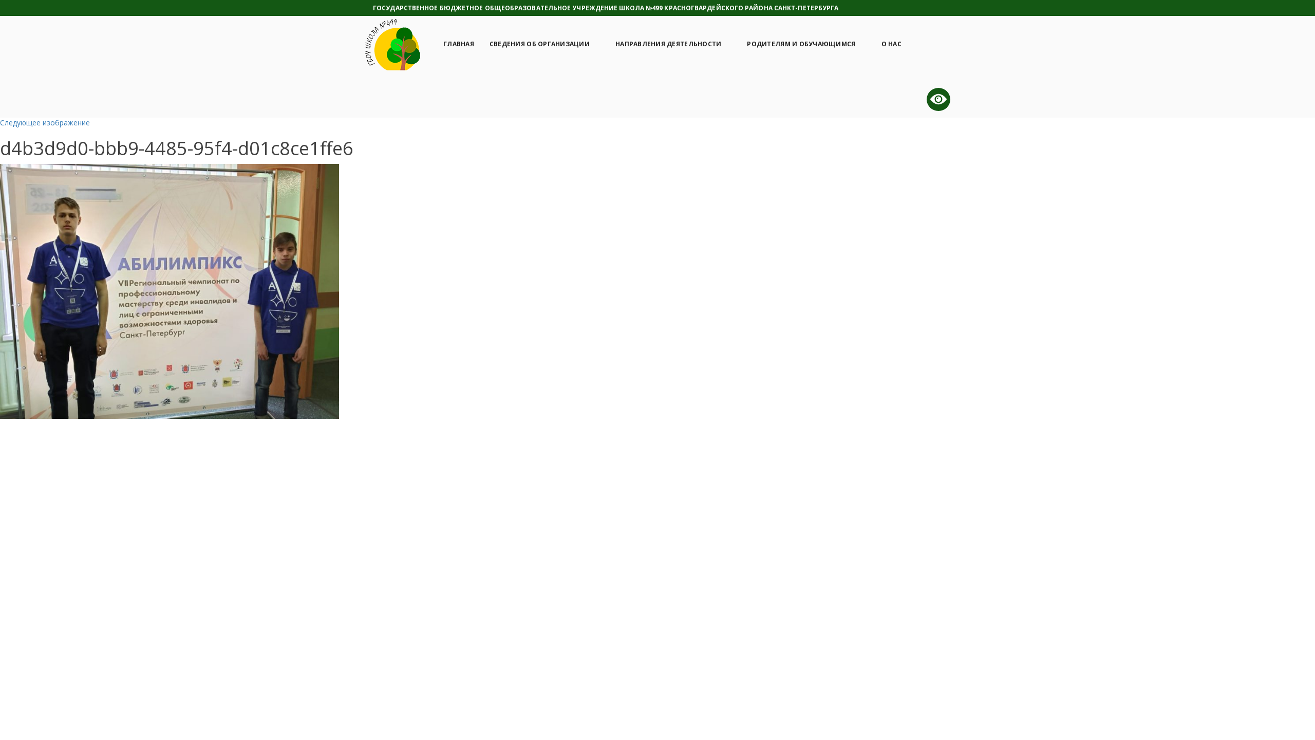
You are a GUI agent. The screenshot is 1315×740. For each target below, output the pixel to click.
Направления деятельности (668, 44)
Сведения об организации (540, 44)
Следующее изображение (45, 122)
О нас (891, 44)
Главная (458, 44)
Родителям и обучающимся (801, 44)
